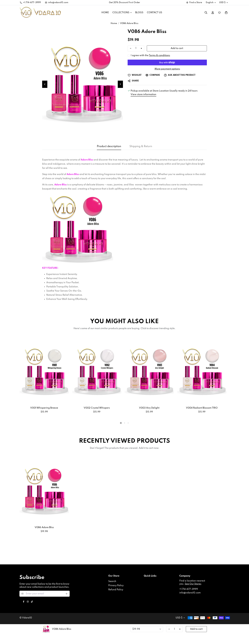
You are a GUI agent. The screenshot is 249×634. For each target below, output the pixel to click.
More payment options (167, 69)
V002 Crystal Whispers (97, 408)
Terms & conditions (159, 55)
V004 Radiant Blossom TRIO (202, 408)
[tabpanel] (124, 230)
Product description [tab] (109, 146)
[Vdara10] (40, 12)
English (209, 2)
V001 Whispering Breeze (44, 408)
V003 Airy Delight (149, 408)
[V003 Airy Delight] (149, 371)
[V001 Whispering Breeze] (44, 371)
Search (112, 581)
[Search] (206, 12)
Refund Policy (115, 590)
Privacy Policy (116, 585)
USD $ (222, 2)
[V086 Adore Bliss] (44, 490)
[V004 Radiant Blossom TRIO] (201, 371)
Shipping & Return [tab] (140, 146)
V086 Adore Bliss (44, 527)
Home (114, 23)
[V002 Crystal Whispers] (96, 371)
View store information (143, 94)
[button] (226, 12)
